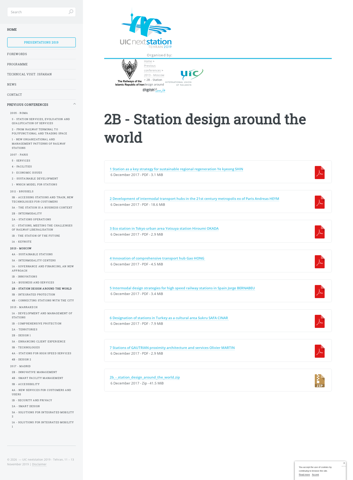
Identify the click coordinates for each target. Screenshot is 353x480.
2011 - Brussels (22, 191)
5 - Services (21, 160)
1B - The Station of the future (36, 235)
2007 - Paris (19, 154)
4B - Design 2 (21, 359)
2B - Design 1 (21, 335)
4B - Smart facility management (37, 378)
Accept (315, 474)
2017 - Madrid (20, 366)
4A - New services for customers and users (41, 392)
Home (148, 61)
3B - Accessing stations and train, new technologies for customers (42, 199)
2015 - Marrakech (24, 307)
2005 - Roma (19, 113)
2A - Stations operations (31, 219)
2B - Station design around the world (42, 288)
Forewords (17, 54)
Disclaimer (39, 464)
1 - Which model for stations (34, 184)
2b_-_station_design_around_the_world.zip (145, 377)
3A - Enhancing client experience (39, 341)
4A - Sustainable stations (32, 254)
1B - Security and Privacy (32, 400)
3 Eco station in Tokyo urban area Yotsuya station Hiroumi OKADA (164, 228)
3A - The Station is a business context (42, 207)
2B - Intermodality (27, 213)
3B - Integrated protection (33, 294)
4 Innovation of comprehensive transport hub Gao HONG (157, 258)
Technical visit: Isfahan (29, 74)
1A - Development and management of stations (42, 315)
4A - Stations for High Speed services (41, 353)
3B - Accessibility (26, 384)
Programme (17, 64)
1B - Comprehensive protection (36, 323)
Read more (304, 474)
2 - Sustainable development (35, 178)
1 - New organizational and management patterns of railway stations (39, 143)
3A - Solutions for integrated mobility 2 (43, 414)
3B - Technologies (26, 347)
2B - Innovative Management (34, 372)
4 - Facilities (22, 166)
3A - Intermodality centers (34, 260)
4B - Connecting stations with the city (43, 300)
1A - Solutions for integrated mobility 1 (43, 424)
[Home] (159, 28)
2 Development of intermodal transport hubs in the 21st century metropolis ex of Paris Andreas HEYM (194, 198)
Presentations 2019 (41, 42)
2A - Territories (24, 329)
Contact (14, 95)
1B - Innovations (24, 276)
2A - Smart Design (26, 406)
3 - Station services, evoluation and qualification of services (41, 121)
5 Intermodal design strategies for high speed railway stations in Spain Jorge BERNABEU (182, 287)
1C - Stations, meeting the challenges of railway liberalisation (42, 227)
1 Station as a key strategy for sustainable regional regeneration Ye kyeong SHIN (176, 168)
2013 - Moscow (154, 75)
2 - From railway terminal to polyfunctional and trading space (39, 131)
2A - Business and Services (33, 282)
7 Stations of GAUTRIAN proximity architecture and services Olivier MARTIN (172, 347)
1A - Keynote (22, 241)
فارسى (160, 89)
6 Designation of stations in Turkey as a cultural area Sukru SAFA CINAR (169, 317)
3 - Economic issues (27, 172)
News (12, 84)
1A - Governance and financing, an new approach (43, 268)
